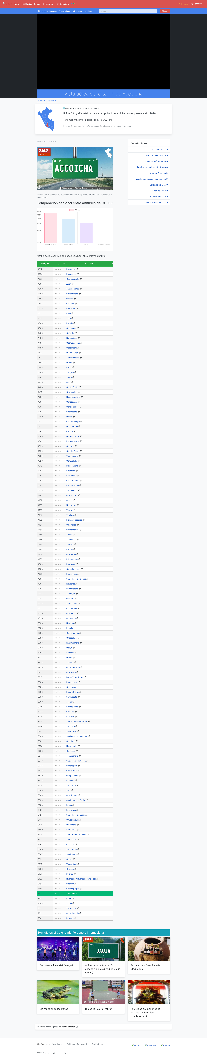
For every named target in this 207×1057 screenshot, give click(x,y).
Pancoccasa (71, 682)
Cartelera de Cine (158, 185)
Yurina (69, 534)
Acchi (68, 284)
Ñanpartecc (71, 338)
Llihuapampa (72, 559)
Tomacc (70, 544)
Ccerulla (70, 884)
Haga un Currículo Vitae (155, 161)
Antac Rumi (71, 849)
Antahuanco (71, 490)
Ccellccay (70, 751)
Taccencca (71, 539)
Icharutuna (71, 810)
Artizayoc (70, 593)
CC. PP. (89, 263)
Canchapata (71, 766)
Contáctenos (97, 1044)
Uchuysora (71, 505)
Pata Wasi (70, 564)
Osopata (70, 598)
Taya (68, 318)
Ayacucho (53, 11)
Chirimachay (72, 392)
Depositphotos (68, 1026)
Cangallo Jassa (73, 569)
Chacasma (71, 554)
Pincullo (69, 628)
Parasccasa (71, 574)
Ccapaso (70, 303)
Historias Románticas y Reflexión (151, 167)
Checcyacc (71, 687)
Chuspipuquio (72, 820)
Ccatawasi (71, 672)
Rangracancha (72, 643)
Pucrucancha (72, 466)
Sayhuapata (71, 697)
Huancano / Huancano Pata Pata (81, 879)
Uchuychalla (71, 461)
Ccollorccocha (73, 480)
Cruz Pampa (72, 795)
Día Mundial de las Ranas (54, 1008)
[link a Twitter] (136, 1045)
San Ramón (71, 854)
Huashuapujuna (73, 397)
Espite (69, 898)
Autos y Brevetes (158, 173)
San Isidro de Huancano (77, 736)
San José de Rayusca (76, 761)
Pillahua (69, 874)
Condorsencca (73, 407)
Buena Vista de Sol (74, 677)
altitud (45, 263)
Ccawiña (70, 711)
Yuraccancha (72, 456)
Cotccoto (70, 844)
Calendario (64, 4)
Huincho (70, 623)
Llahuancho (71, 475)
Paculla (69, 323)
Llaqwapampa (72, 441)
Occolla (69, 298)
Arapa (69, 903)
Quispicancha (72, 775)
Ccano (69, 500)
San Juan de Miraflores (76, 721)
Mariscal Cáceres (74, 520)
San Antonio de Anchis (76, 834)
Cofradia (70, 333)
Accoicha (70, 893)
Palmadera (71, 269)
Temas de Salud (158, 190)
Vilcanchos (77, 11)
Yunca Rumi (71, 864)
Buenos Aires (72, 707)
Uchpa (69, 416)
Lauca (69, 805)
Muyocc (70, 918)
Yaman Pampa (72, 289)
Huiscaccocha (72, 436)
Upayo (69, 648)
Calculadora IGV (158, 149)
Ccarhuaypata (72, 279)
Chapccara (71, 328)
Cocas (69, 859)
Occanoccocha (73, 667)
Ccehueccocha (73, 343)
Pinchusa (70, 780)
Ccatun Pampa (73, 421)
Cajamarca (71, 525)
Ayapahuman (72, 603)
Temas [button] (37, 4)
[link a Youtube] (165, 1045)
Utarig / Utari (72, 352)
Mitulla (69, 362)
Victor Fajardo (64, 11)
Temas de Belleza (158, 196)
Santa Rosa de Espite (76, 815)
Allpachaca (71, 731)
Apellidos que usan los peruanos (151, 179)
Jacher (69, 702)
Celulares (165, 11)
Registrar (197, 4)
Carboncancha (73, 529)
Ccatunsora (71, 348)
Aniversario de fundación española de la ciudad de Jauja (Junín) (102, 969)
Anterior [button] (42, 100)
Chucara (70, 869)
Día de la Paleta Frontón (98, 1008)
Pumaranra (71, 308)
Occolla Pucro (72, 451)
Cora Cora (71, 618)
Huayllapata (71, 746)
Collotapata (71, 608)
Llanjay (69, 549)
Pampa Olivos (72, 692)
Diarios (28, 4)
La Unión (70, 716)
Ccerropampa (72, 633)
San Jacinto (71, 839)
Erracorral (70, 470)
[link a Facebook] (150, 1045)
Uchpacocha (72, 426)
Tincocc (70, 662)
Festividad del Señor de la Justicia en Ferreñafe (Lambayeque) (145, 1012)
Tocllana (70, 515)
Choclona (70, 741)
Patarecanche (72, 485)
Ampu (69, 377)
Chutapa (70, 446)
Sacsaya (70, 652)
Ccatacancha (72, 293)
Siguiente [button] (51, 100)
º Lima (183, 4)
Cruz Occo (71, 613)
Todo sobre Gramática (155, 155)
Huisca (69, 657)
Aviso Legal (57, 1044)
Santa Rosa (71, 829)
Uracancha (71, 825)
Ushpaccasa (71, 402)
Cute (68, 382)
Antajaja (70, 372)
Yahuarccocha (72, 357)
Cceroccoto (71, 411)
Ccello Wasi (71, 770)
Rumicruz (70, 584)
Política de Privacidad (77, 1044)
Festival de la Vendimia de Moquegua (145, 967)
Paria (68, 313)
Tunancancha (72, 756)
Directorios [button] (48, 4)
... (59, 263)
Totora (69, 510)
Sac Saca (70, 726)
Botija (69, 367)
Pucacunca (71, 274)
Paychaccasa (72, 589)
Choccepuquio (73, 888)
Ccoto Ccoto (72, 387)
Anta (68, 790)
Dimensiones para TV (156, 202)
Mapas (43, 11)
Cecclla (69, 431)
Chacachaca (72, 638)
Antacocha (71, 785)
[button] (74, 4)
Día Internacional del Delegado (57, 965)
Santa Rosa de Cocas (76, 579)
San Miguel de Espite (75, 800)
